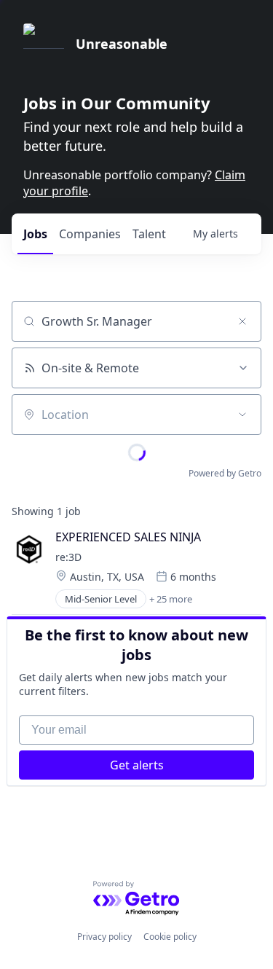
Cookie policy (170, 936)
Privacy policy (104, 936)
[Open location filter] (242, 415)
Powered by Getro (225, 473)
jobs (35, 234)
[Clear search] (242, 321)
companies (90, 234)
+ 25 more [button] (170, 598)
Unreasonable (121, 43)
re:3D (68, 557)
